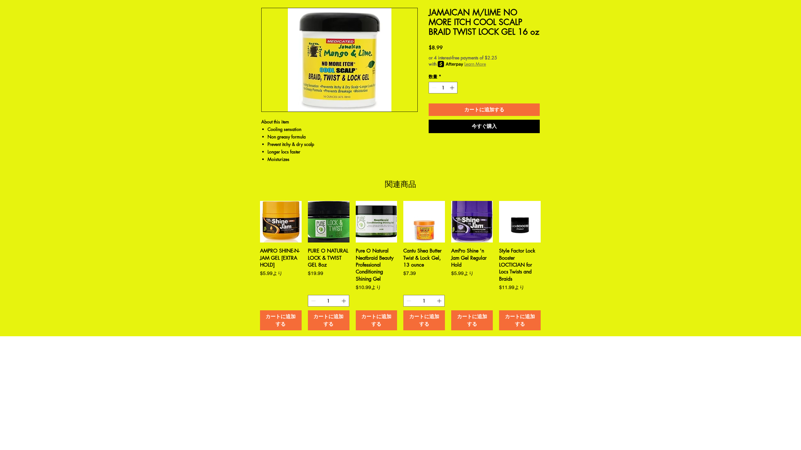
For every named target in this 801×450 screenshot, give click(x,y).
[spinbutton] (443, 87)
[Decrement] (433, 87)
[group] (400, 266)
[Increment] (453, 87)
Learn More (475, 64)
